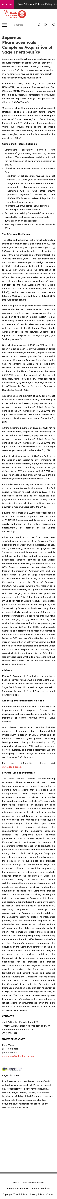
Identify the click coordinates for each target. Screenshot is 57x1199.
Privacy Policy (36, 1194)
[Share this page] (53, 24)
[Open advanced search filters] (46, 25)
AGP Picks (7, 4)
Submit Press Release (17, 1188)
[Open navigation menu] (4, 24)
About (16, 1182)
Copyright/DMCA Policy (15, 1194)
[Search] (39, 25)
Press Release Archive (33, 1182)
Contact (50, 1194)
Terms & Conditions (41, 1188)
